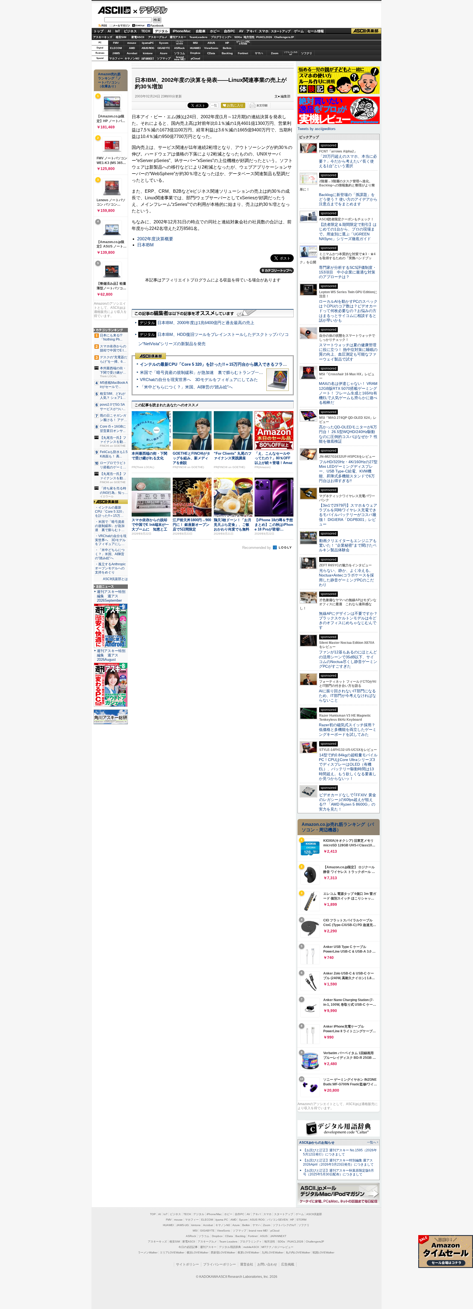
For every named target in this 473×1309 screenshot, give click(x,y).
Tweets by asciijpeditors (317, 129)
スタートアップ (280, 31)
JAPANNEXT (147, 58)
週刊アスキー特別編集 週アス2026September (111, 596)
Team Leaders (228, 1241)
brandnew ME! (179, 58)
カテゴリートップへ (277, 270)
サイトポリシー (187, 1264)
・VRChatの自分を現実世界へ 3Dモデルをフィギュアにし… (110, 540)
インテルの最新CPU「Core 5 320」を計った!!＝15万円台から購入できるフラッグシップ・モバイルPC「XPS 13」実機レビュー (258, 364)
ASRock (179, 48)
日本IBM (145, 245)
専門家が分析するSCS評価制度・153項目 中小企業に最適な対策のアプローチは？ (347, 272)
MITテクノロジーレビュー (277, 1247)
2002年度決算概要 (155, 239)
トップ (98, 31)
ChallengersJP (284, 37)
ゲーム (299, 31)
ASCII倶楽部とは (115, 579)
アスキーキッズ (102, 37)
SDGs (238, 37)
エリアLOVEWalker (172, 1252)
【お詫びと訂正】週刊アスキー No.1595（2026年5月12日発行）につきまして (340, 1152)
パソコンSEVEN (179, 43)
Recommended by (257, 548)
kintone (148, 53)
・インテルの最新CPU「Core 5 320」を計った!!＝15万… (110, 512)
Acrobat (132, 53)
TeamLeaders (198, 37)
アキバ (251, 31)
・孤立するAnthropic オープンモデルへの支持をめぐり (110, 568)
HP (227, 42)
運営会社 (246, 1264)
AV (241, 31)
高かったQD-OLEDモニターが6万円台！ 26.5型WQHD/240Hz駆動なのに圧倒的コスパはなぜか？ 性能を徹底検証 (348, 434)
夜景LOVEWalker (248, 1252)
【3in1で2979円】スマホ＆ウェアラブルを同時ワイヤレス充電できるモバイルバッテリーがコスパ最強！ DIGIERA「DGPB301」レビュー (348, 514)
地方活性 (249, 37)
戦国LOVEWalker (323, 1252)
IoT (117, 31)
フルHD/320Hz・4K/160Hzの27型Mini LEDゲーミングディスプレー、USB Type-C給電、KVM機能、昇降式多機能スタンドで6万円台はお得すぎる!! (348, 471)
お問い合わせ (267, 1264)
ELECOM (116, 48)
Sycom (163, 42)
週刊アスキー (178, 37)
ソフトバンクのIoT (290, 53)
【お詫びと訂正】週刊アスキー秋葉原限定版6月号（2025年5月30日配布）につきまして (338, 1173)
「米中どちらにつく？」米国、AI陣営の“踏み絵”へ (186, 387)
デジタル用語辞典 (230, 1247)
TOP (153, 1214)
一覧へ (371, 1142)
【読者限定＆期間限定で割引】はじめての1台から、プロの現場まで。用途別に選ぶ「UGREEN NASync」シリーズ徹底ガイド (348, 231)
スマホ (264, 31)
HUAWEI (195, 48)
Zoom (274, 53)
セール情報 (315, 31)
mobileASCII (251, 1247)
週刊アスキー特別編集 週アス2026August (111, 655)
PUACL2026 (264, 37)
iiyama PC (221, 1219)
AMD (132, 48)
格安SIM (121, 37)
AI (109, 31)
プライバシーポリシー (219, 1264)
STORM (301, 1219)
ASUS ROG (148, 48)
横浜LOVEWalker (197, 1252)
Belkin (227, 48)
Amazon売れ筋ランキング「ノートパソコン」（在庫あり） (109, 80)
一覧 (214, 105)
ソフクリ (306, 53)
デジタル (150, 10)
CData (211, 53)
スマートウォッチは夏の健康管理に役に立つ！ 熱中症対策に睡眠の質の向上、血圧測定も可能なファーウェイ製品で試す (348, 352)
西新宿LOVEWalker (223, 1252)
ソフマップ (164, 58)
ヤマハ (259, 53)
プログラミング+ (221, 37)
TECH (145, 31)
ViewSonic (211, 48)
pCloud (195, 58)
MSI (195, 42)
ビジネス (130, 31)
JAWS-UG (182, 1225)
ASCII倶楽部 (366, 31)
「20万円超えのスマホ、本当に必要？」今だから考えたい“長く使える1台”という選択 (348, 161)
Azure (164, 53)
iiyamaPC (148, 42)
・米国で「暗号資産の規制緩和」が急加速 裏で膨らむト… (110, 526)
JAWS (116, 53)
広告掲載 (287, 1264)
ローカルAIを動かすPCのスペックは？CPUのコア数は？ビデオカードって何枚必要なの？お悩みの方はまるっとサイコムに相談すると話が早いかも (348, 310)
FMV (116, 42)
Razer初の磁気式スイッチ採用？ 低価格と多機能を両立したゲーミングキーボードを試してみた (349, 730)
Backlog (227, 53)
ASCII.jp (114, 10)
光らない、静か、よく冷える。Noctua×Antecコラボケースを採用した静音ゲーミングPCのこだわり (346, 577)
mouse (131, 42)
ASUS (211, 42)
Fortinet (243, 53)
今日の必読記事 (188, 1247)
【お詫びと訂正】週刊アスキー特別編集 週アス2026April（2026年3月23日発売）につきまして (338, 1162)
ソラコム (179, 53)
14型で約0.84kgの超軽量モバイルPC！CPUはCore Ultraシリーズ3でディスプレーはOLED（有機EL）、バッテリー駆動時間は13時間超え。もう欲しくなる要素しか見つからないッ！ (348, 767)
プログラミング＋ (251, 1241)
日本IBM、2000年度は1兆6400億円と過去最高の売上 (205, 322)
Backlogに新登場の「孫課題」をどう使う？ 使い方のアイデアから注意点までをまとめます (348, 199)
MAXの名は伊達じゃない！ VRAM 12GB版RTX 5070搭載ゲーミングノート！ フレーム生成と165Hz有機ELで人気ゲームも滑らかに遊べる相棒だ (348, 393)
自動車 (201, 31)
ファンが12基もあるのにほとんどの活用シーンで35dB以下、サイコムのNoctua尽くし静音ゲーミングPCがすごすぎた (348, 659)
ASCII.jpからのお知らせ (316, 1142)
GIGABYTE (163, 48)
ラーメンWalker (147, 1252)
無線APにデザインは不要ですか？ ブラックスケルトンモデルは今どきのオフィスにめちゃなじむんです (350, 620)
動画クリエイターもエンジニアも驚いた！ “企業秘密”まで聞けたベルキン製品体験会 (348, 545)
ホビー (215, 31)
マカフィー (116, 58)
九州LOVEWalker (272, 1252)
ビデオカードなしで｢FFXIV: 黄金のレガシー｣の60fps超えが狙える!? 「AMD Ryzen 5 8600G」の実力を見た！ (347, 802)
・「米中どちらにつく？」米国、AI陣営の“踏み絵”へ (110, 554)
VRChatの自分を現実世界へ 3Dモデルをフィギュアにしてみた (199, 379)
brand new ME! (258, 1230)
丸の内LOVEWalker (298, 1252)
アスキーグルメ (157, 37)
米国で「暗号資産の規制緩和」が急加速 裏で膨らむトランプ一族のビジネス (212, 372)
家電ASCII (137, 37)
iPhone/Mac (182, 31)
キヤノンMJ (132, 58)
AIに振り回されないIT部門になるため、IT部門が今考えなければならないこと (347, 696)
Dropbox (195, 53)
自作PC (229, 31)
